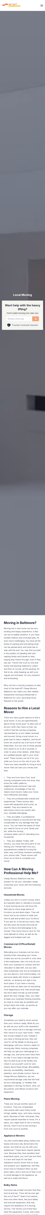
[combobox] (19, 318)
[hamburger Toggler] (41, 5)
